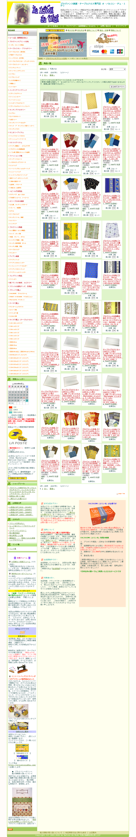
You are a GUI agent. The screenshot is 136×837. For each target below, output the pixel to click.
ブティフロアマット (16, 93)
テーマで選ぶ (14, 303)
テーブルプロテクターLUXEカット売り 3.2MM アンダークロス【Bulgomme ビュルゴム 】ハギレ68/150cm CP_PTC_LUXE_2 (51, 396)
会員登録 (56, 569)
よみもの (16, 519)
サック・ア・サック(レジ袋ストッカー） (22, 125)
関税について (116, 30)
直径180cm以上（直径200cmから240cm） (22, 351)
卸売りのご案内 (22, 732)
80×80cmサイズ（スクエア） (19, 355)
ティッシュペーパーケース (18, 139)
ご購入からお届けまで (18, 499)
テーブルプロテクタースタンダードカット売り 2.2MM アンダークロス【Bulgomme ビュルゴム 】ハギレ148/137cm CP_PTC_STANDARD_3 (71, 357)
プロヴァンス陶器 (15, 227)
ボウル (12, 211)
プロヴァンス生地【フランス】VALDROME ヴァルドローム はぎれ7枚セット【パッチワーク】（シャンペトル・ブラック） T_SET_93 (91, 198)
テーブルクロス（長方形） (18, 52)
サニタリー (13, 252)
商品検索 (11, 30)
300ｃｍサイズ (14, 332)
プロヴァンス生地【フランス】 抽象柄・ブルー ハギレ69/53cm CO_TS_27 (112, 199)
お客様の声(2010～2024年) (20, 507)
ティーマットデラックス (17, 71)
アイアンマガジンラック (17, 269)
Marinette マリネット (17, 299)
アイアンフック (14, 259)
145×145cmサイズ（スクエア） (19, 364)
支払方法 (80, 30)
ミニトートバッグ (15, 172)
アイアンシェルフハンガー (18, 272)
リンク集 (16, 544)
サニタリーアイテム (16, 132)
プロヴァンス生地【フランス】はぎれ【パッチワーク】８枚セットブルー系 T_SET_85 (111, 432)
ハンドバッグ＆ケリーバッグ (18, 175)
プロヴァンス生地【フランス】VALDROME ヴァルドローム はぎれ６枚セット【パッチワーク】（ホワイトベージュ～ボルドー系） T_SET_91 (50, 200)
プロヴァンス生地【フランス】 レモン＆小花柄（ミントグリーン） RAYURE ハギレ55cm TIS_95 (112, 463)
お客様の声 (17, 503)
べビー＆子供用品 (15, 191)
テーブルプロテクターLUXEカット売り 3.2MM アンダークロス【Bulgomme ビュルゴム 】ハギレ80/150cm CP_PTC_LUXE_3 (72, 395)
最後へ (52, 75)
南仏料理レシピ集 (16, 536)
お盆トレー (13, 119)
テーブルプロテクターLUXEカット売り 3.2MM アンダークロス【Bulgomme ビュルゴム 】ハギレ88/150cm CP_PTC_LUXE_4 (92, 395)
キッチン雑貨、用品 (16, 246)
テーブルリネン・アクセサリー (20, 48)
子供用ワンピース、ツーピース (19, 197)
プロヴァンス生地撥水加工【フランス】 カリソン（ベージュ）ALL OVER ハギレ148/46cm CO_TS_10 (91, 117)
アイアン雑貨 (14, 256)
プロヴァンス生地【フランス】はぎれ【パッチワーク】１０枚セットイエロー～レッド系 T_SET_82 (91, 433)
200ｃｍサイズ (14, 326)
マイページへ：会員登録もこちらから (81, 26)
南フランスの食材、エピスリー (20, 283)
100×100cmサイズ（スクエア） (19, 358)
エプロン (12, 113)
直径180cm (13, 348)
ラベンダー (13, 279)
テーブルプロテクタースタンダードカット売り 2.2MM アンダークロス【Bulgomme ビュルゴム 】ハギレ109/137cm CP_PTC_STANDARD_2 (50, 359)
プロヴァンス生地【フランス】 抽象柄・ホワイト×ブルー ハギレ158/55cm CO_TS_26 (50, 246)
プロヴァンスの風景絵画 (17, 149)
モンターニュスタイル (16, 306)
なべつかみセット (15, 116)
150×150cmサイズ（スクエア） (19, 367)
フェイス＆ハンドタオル (17, 136)
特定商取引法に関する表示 (75, 833)
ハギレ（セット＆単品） (17, 45)
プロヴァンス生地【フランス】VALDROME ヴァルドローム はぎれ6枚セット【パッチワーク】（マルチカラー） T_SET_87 (50, 154)
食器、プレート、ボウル (17, 237)
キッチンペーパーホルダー (18, 122)
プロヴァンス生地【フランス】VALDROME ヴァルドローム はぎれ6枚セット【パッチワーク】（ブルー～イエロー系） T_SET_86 (112, 112)
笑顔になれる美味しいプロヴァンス (22, 821)
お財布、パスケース (16, 184)
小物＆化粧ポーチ (15, 181)
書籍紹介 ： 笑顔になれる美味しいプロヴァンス (22, 539)
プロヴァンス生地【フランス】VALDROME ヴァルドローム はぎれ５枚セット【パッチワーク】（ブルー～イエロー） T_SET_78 (71, 466)
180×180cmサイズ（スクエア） (19, 374)
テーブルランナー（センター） (19, 64)
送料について (92, 30)
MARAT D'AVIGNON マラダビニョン (21, 296)
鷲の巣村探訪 (14, 533)
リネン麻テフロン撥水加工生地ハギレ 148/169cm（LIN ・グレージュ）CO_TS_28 (70, 111)
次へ (46, 75)
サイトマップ (121, 26)
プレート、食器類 (15, 207)
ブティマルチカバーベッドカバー (20, 106)
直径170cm (13, 345)
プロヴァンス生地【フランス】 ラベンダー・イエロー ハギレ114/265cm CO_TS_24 (70, 247)
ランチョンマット (15, 67)
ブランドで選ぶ (15, 290)
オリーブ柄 (13, 310)
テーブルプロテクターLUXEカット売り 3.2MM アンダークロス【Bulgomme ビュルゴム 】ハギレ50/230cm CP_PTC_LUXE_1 (113, 354)
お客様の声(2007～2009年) (20, 510)
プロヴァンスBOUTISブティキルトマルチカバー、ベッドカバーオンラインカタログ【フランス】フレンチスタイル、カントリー (22, 491)
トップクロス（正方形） (17, 58)
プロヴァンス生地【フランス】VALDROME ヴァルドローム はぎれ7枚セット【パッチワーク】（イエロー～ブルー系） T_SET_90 (112, 154)
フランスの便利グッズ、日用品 (20, 286)
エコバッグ (13, 165)
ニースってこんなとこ (18, 531)
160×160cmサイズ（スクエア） (19, 370)
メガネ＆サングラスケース (18, 162)
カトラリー (13, 220)
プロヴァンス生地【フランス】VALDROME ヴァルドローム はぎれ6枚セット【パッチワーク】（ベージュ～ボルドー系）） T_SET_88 (71, 155)
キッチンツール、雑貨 (16, 217)
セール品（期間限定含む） (19, 38)
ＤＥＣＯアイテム (15, 142)
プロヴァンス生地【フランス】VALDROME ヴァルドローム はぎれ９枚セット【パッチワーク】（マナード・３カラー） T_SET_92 (71, 198)
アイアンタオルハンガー (17, 262)
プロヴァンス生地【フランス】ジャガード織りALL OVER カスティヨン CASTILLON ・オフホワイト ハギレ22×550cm (112, 246)
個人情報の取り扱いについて (51, 833)
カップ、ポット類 (15, 233)
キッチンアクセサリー (17, 110)
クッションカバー (15, 96)
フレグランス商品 (15, 276)
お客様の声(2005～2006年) (20, 512)
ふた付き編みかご (15, 80)
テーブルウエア (14, 214)
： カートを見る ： (52, 26)
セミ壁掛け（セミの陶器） (18, 230)
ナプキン (12, 74)
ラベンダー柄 (14, 313)
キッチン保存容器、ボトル (18, 243)
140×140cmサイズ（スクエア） (19, 361)
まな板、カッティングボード (18, 204)
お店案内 (92, 833)
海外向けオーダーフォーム (21, 574)
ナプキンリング (14, 77)
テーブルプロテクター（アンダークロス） (22, 61)
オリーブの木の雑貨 (16, 201)
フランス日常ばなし (17, 523)
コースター (13, 86)
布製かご (12, 83)
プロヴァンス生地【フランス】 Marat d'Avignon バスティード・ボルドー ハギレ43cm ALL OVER (71, 283)
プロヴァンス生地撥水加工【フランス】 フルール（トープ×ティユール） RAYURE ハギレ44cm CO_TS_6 (112, 320)
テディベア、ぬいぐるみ (17, 194)
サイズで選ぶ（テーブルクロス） (21, 320)
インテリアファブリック (18, 90)
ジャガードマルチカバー (17, 103)
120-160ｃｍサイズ (16, 323)
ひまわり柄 (13, 316)
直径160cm (13, 342)
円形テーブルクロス (16, 55)
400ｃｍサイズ (14, 339)
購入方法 (71, 30)
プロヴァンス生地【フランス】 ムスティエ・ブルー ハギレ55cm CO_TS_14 (70, 321)
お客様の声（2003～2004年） (21, 515)
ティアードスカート (16, 159)
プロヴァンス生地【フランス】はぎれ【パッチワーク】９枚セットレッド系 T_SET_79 (70, 431)
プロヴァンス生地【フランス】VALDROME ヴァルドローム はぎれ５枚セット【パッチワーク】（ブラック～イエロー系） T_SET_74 (91, 467)
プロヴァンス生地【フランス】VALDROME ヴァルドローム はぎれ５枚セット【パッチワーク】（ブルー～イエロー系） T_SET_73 (50, 466)
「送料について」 (51, 540)
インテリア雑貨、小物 (16, 240)
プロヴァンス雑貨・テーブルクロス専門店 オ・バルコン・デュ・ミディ (93, 4)
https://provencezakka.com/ (22, 765)
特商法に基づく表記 (17, 496)
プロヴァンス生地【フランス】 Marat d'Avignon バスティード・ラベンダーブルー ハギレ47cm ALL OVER (91, 286)
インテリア (13, 223)
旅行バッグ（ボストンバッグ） (19, 178)
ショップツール (19, 484)
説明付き (43, 69)
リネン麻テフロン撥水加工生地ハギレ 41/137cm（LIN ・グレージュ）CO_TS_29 (50, 107)
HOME (41, 58)
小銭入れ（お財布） (16, 187)
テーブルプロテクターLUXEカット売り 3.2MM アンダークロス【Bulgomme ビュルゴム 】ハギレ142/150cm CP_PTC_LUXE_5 (112, 396)
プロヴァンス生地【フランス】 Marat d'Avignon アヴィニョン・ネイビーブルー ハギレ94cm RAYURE (112, 279)
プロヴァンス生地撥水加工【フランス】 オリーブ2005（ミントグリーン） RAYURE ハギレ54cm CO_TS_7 (50, 279)
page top (121, 493)
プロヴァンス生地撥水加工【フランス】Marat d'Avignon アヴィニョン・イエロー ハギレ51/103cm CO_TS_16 (50, 319)
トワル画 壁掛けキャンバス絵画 (19, 152)
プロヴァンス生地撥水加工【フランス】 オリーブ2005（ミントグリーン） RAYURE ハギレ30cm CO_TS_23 (91, 246)
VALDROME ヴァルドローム (18, 293)
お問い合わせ (106, 26)
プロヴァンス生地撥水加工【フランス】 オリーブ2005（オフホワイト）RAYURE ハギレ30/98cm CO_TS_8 (91, 322)
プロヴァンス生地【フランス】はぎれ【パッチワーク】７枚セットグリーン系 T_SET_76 (50, 431)
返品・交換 (103, 30)
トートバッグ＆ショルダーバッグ (20, 168)
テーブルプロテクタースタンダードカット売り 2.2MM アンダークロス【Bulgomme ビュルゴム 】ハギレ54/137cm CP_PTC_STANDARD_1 (91, 358)
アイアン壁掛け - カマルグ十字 (20, 146)
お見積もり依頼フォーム (20, 562)
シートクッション (15, 100)
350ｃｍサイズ (14, 335)
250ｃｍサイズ (14, 329)
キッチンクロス (14, 129)
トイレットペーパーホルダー (18, 266)
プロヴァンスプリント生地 (19, 41)
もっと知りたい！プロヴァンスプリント (22, 527)
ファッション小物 (15, 156)
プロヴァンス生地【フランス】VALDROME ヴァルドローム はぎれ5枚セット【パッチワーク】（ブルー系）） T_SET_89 (91, 156)
